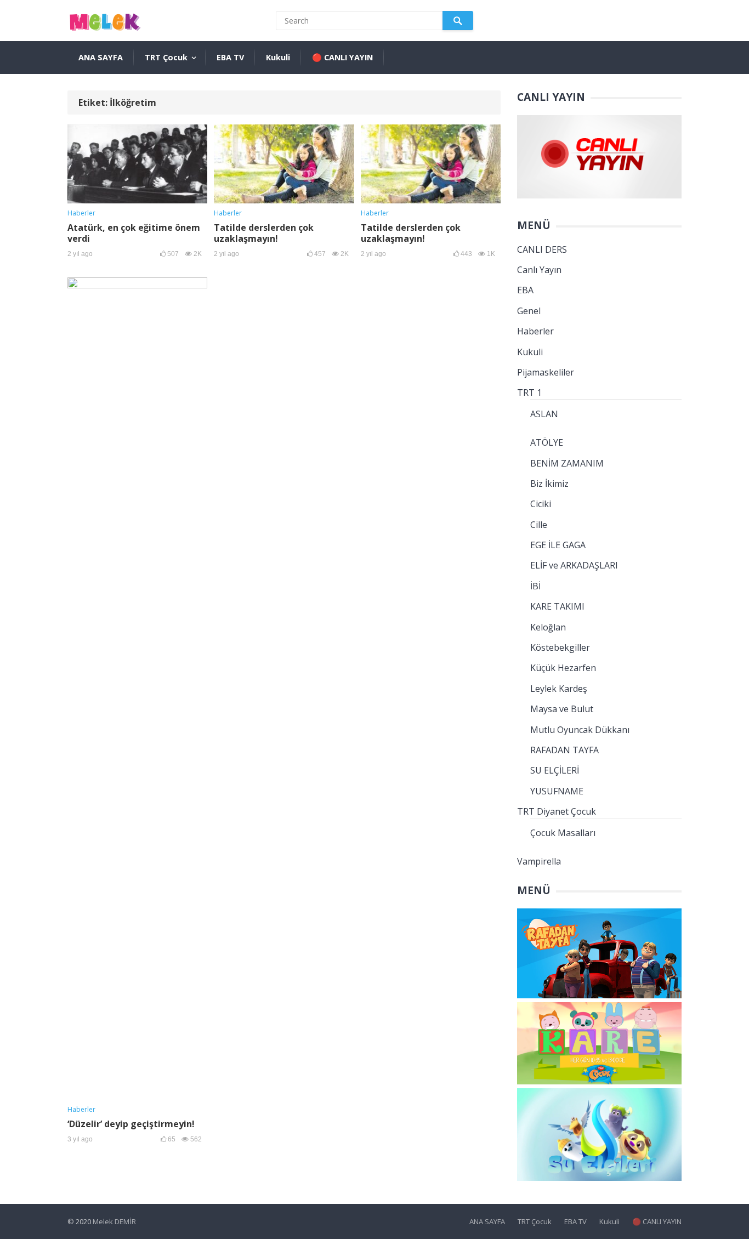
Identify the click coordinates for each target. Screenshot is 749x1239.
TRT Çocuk (166, 57)
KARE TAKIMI (557, 606)
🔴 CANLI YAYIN (342, 57)
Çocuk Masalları (562, 833)
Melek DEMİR (114, 1221)
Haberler (81, 213)
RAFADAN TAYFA (564, 750)
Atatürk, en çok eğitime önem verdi (133, 233)
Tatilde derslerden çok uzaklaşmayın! (264, 233)
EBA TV (230, 57)
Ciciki (540, 504)
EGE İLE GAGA (558, 545)
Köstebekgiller (560, 647)
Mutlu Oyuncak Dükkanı (579, 730)
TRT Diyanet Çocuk (556, 811)
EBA (525, 290)
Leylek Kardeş (558, 689)
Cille (538, 525)
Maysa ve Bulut (561, 709)
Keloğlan (548, 627)
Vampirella (539, 861)
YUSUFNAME (556, 791)
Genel (529, 311)
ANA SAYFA (100, 57)
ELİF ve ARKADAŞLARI (574, 565)
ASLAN (544, 414)
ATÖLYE (546, 442)
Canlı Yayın (539, 270)
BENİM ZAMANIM (567, 463)
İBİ (535, 586)
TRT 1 (529, 393)
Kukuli (278, 57)
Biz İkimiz (549, 484)
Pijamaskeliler (545, 372)
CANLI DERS (542, 249)
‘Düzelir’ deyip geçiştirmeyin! (131, 1124)
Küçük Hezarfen (563, 668)
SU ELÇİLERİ (554, 770)
